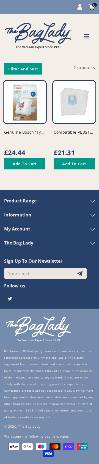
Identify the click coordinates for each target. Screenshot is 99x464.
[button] (86, 37)
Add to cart (25, 163)
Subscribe (80, 273)
